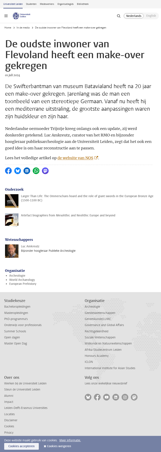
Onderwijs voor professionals (23, 325)
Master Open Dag (15, 343)
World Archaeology (22, 280)
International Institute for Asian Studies (110, 368)
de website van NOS (75, 157)
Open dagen (12, 337)
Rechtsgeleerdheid (96, 331)
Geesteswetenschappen (100, 313)
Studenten (31, 4)
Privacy (8, 433)
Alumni (8, 396)
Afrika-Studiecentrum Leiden (103, 350)
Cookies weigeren (59, 446)
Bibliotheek (83, 4)
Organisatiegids (65, 4)
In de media (23, 27)
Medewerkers (47, 4)
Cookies (9, 426)
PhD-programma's (16, 319)
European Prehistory (22, 284)
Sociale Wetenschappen (100, 337)
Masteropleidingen (16, 313)
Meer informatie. (70, 440)
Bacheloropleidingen (17, 307)
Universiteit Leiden (13, 4)
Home (7, 27)
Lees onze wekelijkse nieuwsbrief (106, 383)
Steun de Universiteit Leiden (22, 390)
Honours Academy (97, 356)
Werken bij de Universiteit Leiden (25, 383)
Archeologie (17, 276)
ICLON (89, 362)
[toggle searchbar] (118, 15)
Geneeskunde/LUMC (98, 319)
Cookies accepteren (21, 446)
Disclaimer (10, 420)
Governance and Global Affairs (104, 325)
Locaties (9, 414)
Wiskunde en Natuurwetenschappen (108, 343)
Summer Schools (15, 331)
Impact (8, 402)
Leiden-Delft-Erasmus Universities (25, 408)
